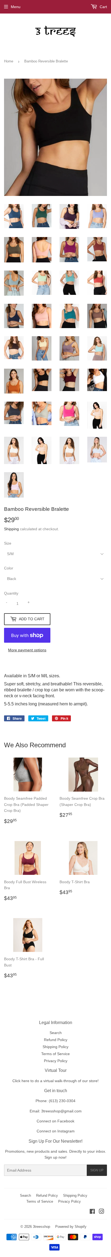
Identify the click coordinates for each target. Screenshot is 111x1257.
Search (56, 1033)
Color (8, 568)
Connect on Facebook (55, 1121)
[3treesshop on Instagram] (101, 1212)
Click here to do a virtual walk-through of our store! (55, 1081)
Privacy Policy (55, 1061)
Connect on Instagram (56, 1131)
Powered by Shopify (70, 1227)
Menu (15, 7)
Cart (103, 7)
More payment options (27, 650)
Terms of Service (55, 1054)
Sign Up (96, 1170)
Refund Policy (55, 1040)
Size (7, 543)
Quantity (11, 593)
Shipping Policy (55, 1047)
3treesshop (41, 1227)
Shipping (11, 529)
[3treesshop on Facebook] (92, 1212)
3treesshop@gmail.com (61, 1111)
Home (8, 61)
